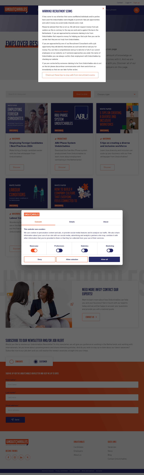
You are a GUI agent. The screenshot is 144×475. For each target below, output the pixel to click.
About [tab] (105, 222)
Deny (40, 259)
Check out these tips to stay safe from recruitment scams (70, 75)
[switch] (59, 250)
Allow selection (72, 259)
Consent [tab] (38, 222)
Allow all (104, 259)
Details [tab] (72, 222)
